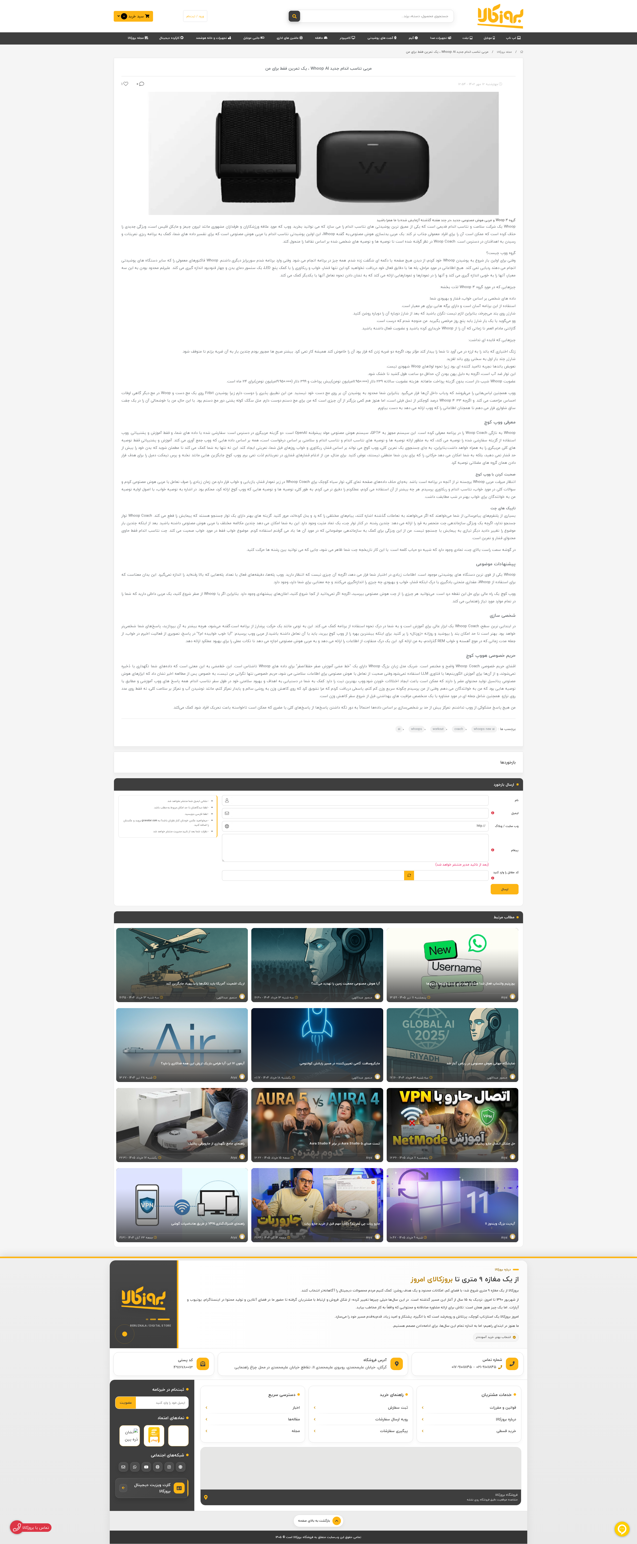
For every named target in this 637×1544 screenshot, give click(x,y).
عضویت (126, 1402)
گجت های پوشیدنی (381, 38)
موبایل (488, 38)
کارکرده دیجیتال (169, 38)
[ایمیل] (123, 1467)
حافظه (319, 38)
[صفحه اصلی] (521, 52)
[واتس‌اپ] (135, 1467)
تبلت (466, 38)
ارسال (504, 889)
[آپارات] (157, 1467)
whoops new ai (484, 729)
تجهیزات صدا (439, 38)
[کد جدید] (409, 875)
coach (458, 729)
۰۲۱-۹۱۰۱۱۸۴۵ (486, 1367)
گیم (412, 38)
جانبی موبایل (252, 38)
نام (517, 800)
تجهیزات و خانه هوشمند (212, 38)
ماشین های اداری (288, 38)
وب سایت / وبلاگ (507, 826)
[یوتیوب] (146, 1467)
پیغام (515, 850)
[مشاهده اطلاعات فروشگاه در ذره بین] (129, 1436)
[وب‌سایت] (180, 1467)
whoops (416, 729)
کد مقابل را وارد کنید (506, 872)
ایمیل (515, 813)
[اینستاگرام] (169, 1467)
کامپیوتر (346, 38)
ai (399, 729)
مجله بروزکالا (136, 38)
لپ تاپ (511, 38)
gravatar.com (149, 820)
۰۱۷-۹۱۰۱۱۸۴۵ (462, 1367)
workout (438, 729)
